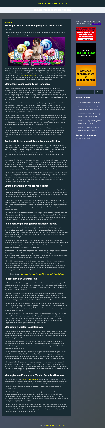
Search (78, 89)
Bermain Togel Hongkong (30, 379)
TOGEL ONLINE (8, 22)
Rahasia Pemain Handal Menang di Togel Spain (43, 274)
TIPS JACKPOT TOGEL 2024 (55, 425)
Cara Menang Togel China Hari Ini (89, 102)
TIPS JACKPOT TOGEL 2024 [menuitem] (28, 75)
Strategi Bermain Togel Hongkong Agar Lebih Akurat (34, 25)
